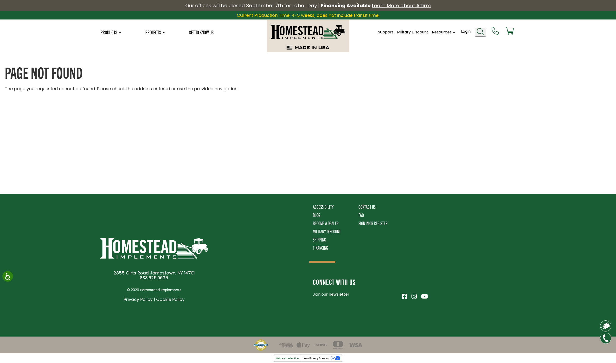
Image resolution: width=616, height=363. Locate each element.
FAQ (361, 215)
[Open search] (480, 32)
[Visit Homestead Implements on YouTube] (423, 295)
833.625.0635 (154, 278)
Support (385, 32)
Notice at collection (287, 358)
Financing (320, 248)
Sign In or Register (373, 223)
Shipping (319, 239)
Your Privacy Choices (316, 358)
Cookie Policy (170, 299)
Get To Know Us (201, 32)
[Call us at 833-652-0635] (495, 31)
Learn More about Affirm (401, 5)
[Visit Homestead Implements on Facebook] (404, 295)
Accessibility (323, 207)
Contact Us (367, 207)
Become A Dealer (326, 223)
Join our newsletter (331, 294)
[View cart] (510, 31)
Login (466, 31)
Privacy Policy (138, 299)
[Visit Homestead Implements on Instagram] (413, 295)
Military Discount (412, 32)
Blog (316, 215)
